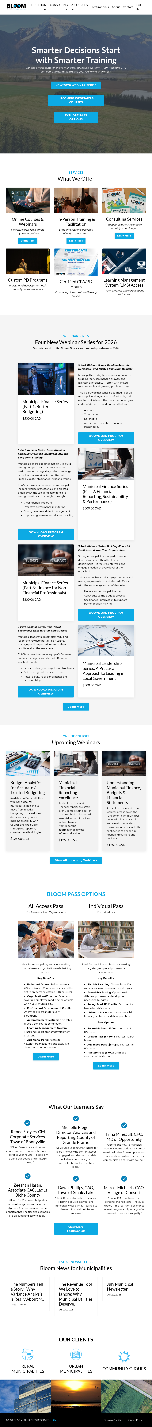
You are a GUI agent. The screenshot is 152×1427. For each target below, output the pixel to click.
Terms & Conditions (114, 1420)
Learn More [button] (28, 240)
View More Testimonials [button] (76, 1229)
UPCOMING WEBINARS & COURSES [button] (76, 100)
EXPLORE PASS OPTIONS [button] (76, 117)
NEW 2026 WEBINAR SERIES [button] (76, 85)
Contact (128, 7)
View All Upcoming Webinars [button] (76, 860)
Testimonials (100, 7)
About (116, 7)
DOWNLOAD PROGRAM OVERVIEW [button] (106, 438)
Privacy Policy (135, 1420)
